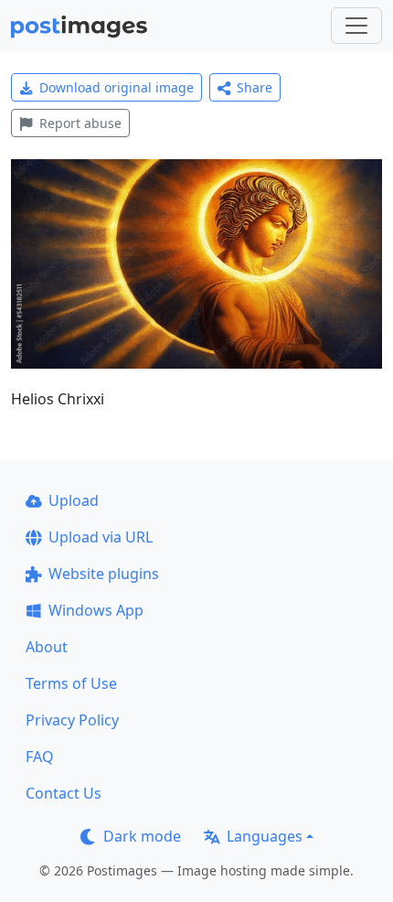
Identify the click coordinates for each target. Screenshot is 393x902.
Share (254, 87)
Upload (73, 500)
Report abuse (80, 123)
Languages (265, 836)
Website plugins (103, 574)
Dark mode (142, 836)
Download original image (116, 87)
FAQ (40, 756)
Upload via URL (100, 537)
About (47, 647)
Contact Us (63, 793)
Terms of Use (71, 683)
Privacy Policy (72, 720)
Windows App (95, 610)
